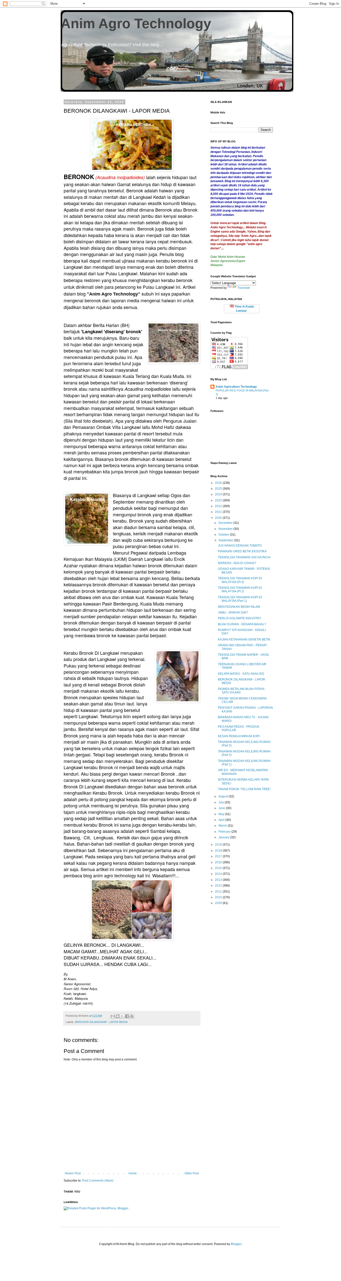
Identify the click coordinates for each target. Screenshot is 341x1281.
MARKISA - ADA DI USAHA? (237, 563)
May (221, 814)
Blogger (236, 1244)
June (222, 808)
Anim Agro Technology (136, 23)
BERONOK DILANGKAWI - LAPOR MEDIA (101, 1021)
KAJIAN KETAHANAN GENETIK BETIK (244, 639)
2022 (219, 506)
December (225, 523)
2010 (219, 897)
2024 (219, 494)
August (223, 796)
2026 (219, 483)
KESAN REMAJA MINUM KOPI (239, 736)
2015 (219, 868)
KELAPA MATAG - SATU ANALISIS (241, 673)
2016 (219, 862)
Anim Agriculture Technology (236, 386)
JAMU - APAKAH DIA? (233, 612)
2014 (219, 874)
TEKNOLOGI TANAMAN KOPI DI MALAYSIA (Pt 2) (240, 589)
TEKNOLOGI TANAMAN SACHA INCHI (244, 557)
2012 (219, 885)
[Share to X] (122, 1016)
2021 (219, 512)
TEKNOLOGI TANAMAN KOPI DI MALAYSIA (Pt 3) (240, 580)
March (223, 825)
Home (133, 1173)
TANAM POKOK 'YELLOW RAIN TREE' (244, 789)
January (224, 837)
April (221, 820)
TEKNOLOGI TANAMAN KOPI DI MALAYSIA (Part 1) (240, 599)
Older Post (191, 1173)
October (224, 534)
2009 (219, 903)
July (221, 802)
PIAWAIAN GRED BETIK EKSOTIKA (242, 551)
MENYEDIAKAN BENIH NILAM (239, 607)
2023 (219, 500)
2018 (219, 850)
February (224, 831)
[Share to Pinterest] (131, 1016)
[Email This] (112, 1016)
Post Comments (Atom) (97, 1180)
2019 (219, 844)
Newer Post (73, 1173)
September (226, 540)
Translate (243, 288)
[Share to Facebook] (127, 1016)
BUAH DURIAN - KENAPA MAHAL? (242, 624)
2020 (219, 518)
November (225, 529)
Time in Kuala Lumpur (244, 309)
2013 (219, 880)
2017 (219, 856)
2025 (219, 488)
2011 (219, 891)
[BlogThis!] (117, 1016)
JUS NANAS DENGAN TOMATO (240, 545)
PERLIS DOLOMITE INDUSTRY (239, 618)
